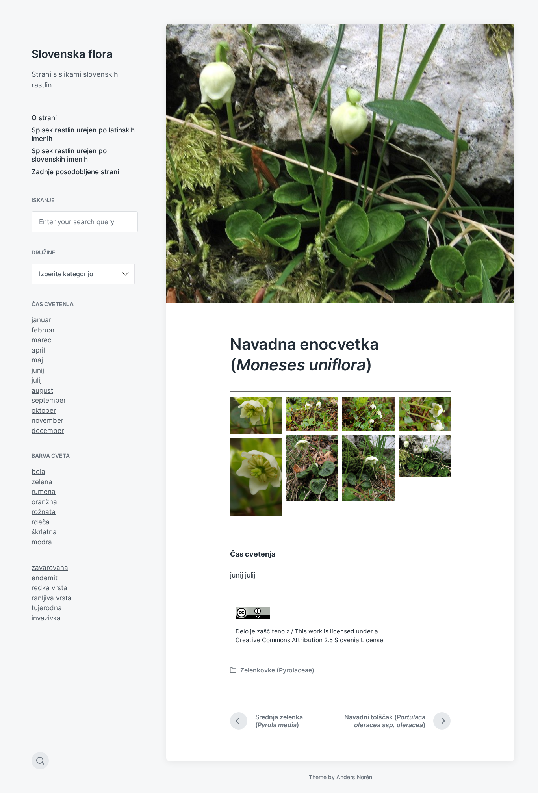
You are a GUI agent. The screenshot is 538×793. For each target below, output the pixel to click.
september (49, 400)
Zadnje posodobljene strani (75, 172)
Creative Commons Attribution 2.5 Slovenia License (309, 640)
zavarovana (50, 568)
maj (37, 360)
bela (38, 471)
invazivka (46, 618)
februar (43, 330)
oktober (44, 410)
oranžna (44, 502)
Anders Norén (354, 777)
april (38, 350)
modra (42, 542)
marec (41, 340)
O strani (44, 118)
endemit (45, 578)
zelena (42, 482)
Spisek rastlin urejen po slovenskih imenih (69, 155)
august (42, 390)
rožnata (44, 512)
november (47, 420)
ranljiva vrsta (52, 598)
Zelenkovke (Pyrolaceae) (277, 670)
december (48, 431)
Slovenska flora (72, 54)
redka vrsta (49, 588)
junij (38, 370)
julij (37, 380)
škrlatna (44, 532)
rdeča (41, 522)
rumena (44, 492)
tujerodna (47, 608)
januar (41, 320)
